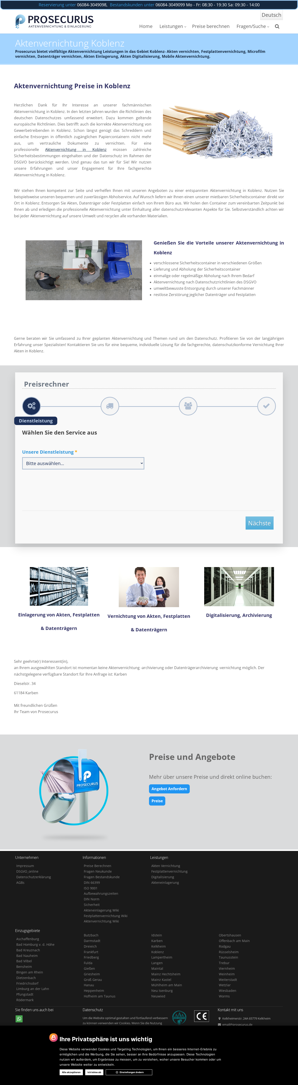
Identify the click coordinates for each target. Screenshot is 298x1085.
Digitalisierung (162, 877)
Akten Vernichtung (165, 866)
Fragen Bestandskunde (102, 877)
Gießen (89, 968)
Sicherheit (92, 904)
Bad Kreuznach (28, 950)
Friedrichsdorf (27, 983)
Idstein (156, 935)
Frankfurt (91, 952)
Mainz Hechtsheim (165, 974)
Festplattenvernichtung (169, 871)
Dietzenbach (26, 978)
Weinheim (227, 974)
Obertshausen (230, 935)
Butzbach (91, 935)
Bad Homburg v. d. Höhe (35, 944)
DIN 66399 (92, 882)
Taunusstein (228, 957)
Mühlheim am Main (166, 985)
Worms (224, 996)
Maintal (157, 968)
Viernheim (227, 968)
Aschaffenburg (27, 939)
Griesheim (92, 974)
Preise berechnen (211, 26)
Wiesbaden (227, 990)
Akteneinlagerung (165, 882)
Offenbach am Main (234, 941)
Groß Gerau (93, 979)
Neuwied (158, 996)
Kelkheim (158, 946)
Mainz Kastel (161, 979)
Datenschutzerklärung (33, 877)
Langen (157, 963)
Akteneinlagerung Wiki (101, 910)
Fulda (88, 963)
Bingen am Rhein (29, 972)
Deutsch (271, 14)
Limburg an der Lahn (32, 988)
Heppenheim (94, 990)
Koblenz (157, 952)
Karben (157, 941)
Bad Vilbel (24, 961)
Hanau (89, 985)
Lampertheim (161, 957)
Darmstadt (92, 941)
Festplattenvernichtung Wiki (106, 916)
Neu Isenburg (162, 990)
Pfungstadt (24, 994)
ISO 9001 (91, 888)
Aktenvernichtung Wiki (101, 921)
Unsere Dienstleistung (49, 452)
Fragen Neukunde (98, 871)
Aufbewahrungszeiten (101, 893)
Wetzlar (225, 985)
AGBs (20, 882)
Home (145, 26)
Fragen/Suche (251, 26)
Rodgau (225, 946)
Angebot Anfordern (169, 788)
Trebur (224, 963)
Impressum (25, 866)
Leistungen (171, 26)
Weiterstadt (228, 979)
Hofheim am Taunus (99, 996)
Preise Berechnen (97, 866)
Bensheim (24, 966)
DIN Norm (91, 899)
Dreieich (90, 946)
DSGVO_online (27, 871)
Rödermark (25, 1000)
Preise (157, 800)
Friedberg (91, 957)
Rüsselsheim (229, 952)
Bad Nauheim (27, 955)
